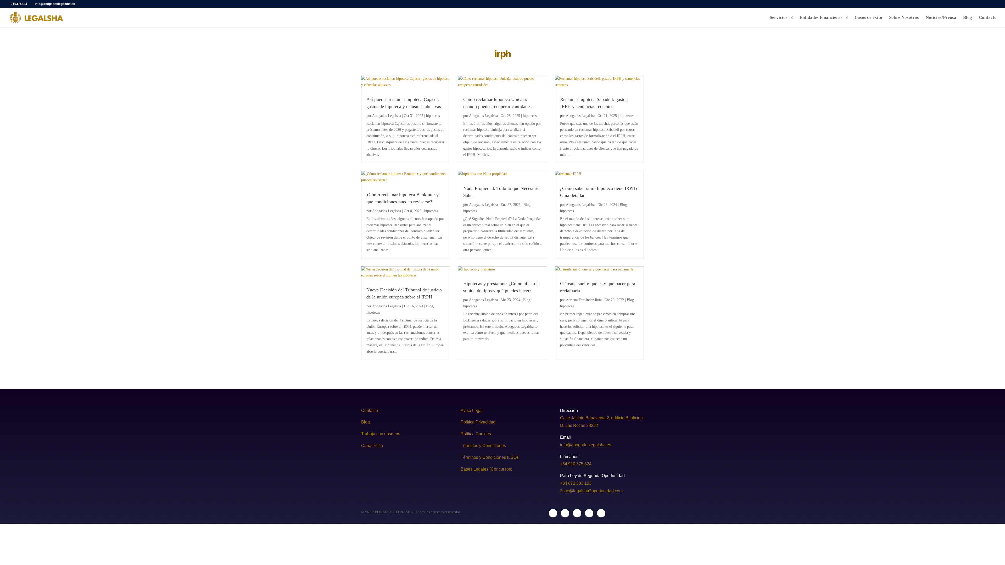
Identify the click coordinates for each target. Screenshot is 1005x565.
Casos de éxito (868, 18)
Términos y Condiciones (483, 445)
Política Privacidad (478, 422)
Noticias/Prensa (941, 18)
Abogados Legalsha (386, 116)
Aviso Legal (472, 410)
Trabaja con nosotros (380, 434)
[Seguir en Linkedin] (577, 513)
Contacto (988, 18)
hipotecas (433, 116)
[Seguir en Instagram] (565, 513)
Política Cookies (476, 434)
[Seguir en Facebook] (553, 513)
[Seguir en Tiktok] (589, 513)
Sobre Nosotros (904, 18)
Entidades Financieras (821, 18)
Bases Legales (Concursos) (486, 469)
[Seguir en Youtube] (601, 513)
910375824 (19, 4)
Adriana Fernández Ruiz (584, 300)
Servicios (779, 18)
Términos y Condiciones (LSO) (489, 457)
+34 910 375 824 (575, 464)
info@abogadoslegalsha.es (585, 445)
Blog (967, 18)
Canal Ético (372, 445)
